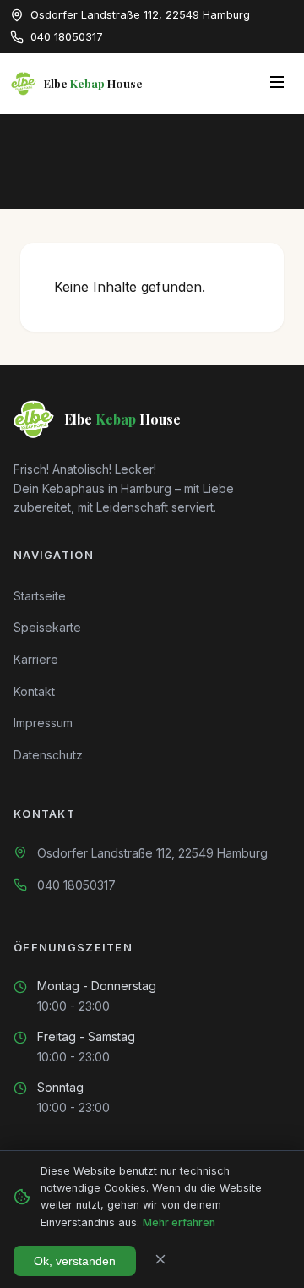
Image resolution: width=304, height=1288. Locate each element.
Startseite (40, 596)
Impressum (43, 722)
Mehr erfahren (179, 1222)
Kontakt (34, 691)
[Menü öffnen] (277, 83)
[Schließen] (160, 1260)
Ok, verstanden (75, 1261)
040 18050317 (76, 885)
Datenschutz (48, 755)
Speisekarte (47, 627)
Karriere (36, 659)
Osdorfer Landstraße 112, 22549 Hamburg (152, 853)
